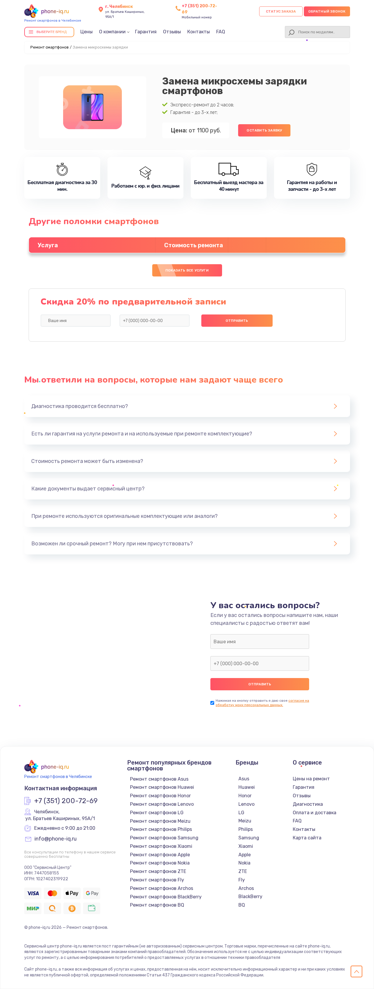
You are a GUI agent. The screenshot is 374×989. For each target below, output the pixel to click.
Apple (244, 854)
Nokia (244, 863)
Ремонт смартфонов (49, 47)
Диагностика (308, 804)
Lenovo (246, 804)
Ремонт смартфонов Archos (161, 888)
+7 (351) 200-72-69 (66, 801)
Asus (243, 778)
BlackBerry (250, 896)
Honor (245, 795)
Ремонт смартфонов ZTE (158, 871)
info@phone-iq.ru (55, 839)
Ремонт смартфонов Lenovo (162, 804)
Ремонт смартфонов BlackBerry (166, 897)
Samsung (248, 838)
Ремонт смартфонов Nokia (160, 863)
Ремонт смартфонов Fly (157, 880)
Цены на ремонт (311, 778)
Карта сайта (307, 838)
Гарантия (146, 31)
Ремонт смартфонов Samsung (164, 838)
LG (241, 812)
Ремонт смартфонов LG (156, 812)
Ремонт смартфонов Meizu (160, 821)
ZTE (242, 871)
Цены (86, 31)
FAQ (220, 31)
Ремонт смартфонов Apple (160, 854)
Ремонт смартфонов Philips (161, 829)
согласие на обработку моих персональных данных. (262, 702)
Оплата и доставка (314, 812)
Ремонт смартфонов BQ (157, 905)
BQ (241, 905)
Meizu (244, 821)
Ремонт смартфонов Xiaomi (161, 846)
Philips (245, 829)
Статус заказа (281, 11)
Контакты (198, 31)
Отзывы (172, 31)
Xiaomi (245, 846)
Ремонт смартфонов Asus (159, 779)
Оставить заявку (264, 130)
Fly (241, 880)
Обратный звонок (327, 11)
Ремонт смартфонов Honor (160, 795)
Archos (246, 888)
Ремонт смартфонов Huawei (162, 787)
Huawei (246, 787)
